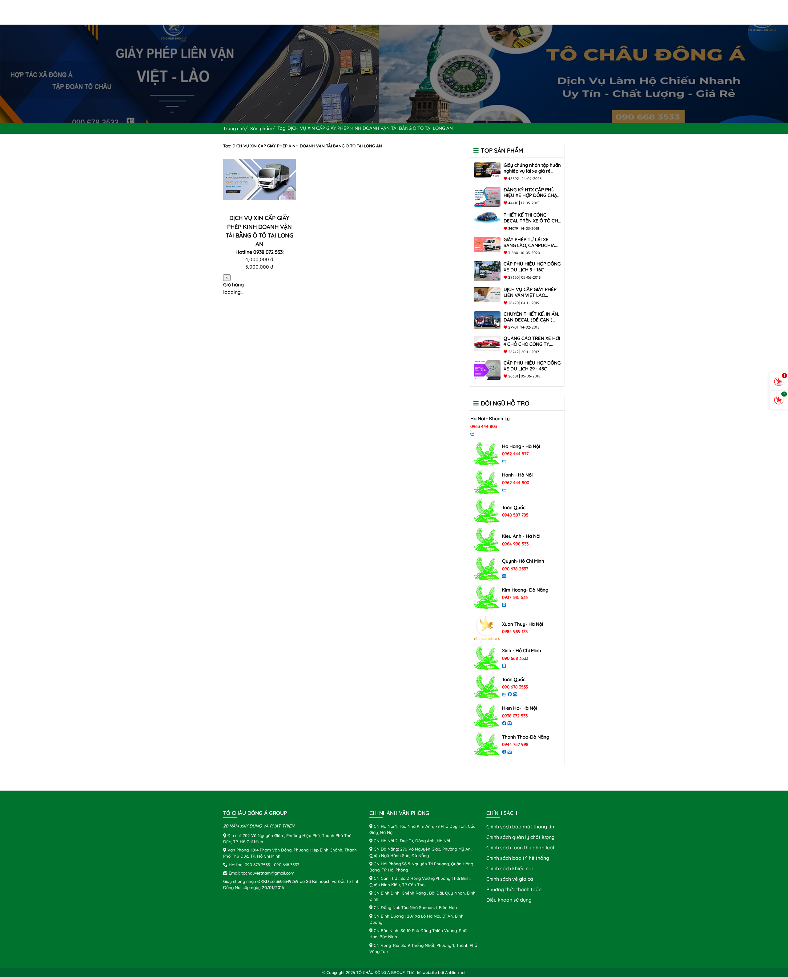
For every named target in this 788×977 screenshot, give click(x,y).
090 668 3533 (515, 658)
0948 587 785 (515, 515)
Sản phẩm (261, 128)
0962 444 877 (515, 454)
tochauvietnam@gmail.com (267, 872)
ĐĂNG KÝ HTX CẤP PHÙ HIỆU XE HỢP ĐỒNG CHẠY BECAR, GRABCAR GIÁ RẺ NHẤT (532, 198)
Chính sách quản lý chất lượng (520, 837)
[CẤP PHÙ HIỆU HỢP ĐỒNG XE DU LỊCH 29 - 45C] (487, 369)
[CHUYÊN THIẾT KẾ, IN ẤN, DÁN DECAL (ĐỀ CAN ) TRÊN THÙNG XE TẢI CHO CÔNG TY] (487, 320)
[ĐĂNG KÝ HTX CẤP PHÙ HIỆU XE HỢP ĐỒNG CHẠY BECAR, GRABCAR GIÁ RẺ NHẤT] (487, 196)
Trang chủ (234, 128)
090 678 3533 (515, 687)
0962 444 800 (515, 482)
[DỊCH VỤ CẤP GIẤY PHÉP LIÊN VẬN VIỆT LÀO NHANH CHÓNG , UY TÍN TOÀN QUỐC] (487, 294)
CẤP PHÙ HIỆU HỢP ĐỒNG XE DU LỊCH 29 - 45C (532, 366)
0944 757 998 (515, 744)
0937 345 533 (515, 597)
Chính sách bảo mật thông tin (520, 826)
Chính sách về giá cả (509, 879)
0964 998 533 (515, 544)
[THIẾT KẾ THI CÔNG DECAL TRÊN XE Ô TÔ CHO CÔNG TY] (487, 217)
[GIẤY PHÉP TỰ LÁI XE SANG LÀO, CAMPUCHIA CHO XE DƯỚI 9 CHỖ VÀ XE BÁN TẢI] (487, 244)
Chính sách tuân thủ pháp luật (520, 847)
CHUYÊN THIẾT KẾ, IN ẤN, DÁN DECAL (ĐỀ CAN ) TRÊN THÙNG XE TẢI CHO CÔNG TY (531, 322)
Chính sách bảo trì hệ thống (517, 858)
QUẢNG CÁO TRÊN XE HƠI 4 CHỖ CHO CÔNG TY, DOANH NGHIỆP (532, 344)
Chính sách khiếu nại (509, 868)
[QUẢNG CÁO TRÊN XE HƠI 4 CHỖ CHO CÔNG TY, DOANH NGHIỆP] (487, 343)
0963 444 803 (483, 426)
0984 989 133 (515, 631)
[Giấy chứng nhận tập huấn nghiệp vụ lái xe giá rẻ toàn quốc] (487, 169)
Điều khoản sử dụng (509, 900)
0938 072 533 (515, 716)
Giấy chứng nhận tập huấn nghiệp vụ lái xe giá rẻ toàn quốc (532, 171)
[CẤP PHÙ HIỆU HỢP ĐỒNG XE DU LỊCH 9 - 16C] (487, 271)
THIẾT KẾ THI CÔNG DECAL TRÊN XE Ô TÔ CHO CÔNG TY (532, 220)
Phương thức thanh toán (513, 889)
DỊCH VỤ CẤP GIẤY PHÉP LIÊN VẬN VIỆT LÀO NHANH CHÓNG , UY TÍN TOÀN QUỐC (530, 297)
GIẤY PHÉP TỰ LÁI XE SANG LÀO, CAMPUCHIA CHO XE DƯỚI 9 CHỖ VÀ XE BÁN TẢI (529, 248)
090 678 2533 (515, 569)
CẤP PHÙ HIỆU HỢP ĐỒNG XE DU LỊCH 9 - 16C (532, 267)
